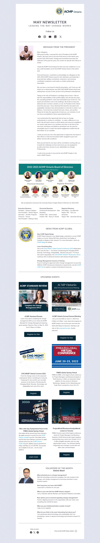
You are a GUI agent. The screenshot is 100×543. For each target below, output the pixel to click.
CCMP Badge (41, 242)
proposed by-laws (64, 328)
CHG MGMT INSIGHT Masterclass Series (67, 254)
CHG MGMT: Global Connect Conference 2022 (58, 248)
